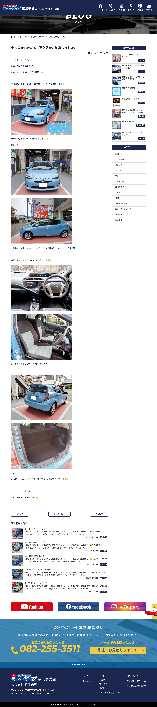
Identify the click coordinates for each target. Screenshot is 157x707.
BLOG (24, 37)
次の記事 (99, 514)
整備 (117, 198)
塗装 (117, 176)
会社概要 (87, 681)
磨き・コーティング (123, 209)
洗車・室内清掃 (121, 204)
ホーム (16, 37)
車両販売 (104, 53)
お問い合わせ (132, 676)
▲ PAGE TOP (78, 665)
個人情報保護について (136, 686)
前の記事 (19, 514)
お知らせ (118, 154)
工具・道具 (119, 182)
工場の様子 (119, 187)
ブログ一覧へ (59, 514)
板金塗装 (101, 680)
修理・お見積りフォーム (118, 650)
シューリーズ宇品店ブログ (108, 693)
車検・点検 (102, 684)
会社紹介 (118, 165)
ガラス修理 (119, 160)
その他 (118, 171)
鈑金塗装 (118, 220)
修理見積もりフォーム (136, 681)
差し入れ (118, 193)
